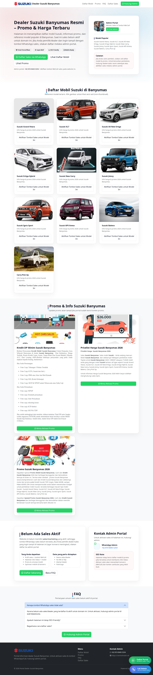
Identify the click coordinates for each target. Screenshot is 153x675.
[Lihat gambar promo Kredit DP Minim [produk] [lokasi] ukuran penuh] (44, 329)
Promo (98, 3)
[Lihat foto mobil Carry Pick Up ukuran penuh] (34, 258)
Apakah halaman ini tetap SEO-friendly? (43, 620)
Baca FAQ (51, 572)
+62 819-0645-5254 (109, 548)
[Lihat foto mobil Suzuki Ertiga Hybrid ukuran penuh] (34, 160)
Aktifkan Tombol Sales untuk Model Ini (34, 138)
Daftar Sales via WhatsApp (32, 57)
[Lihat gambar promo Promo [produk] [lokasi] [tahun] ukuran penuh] (44, 450)
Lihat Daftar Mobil (60, 57)
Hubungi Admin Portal (77, 634)
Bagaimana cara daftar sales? (39, 626)
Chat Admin (113, 29)
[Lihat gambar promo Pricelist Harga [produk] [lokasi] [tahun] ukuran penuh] (108, 329)
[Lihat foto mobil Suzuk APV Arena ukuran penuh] (76, 209)
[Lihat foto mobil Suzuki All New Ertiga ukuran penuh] (119, 110)
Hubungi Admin (131, 3)
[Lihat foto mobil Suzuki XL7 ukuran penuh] (76, 110)
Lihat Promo (22, 63)
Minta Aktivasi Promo (45, 428)
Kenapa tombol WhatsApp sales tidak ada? (45, 605)
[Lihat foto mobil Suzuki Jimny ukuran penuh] (119, 160)
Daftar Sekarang (32, 572)
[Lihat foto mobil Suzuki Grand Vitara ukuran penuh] (34, 110)
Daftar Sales (113, 3)
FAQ (104, 3)
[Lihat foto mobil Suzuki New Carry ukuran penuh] (76, 160)
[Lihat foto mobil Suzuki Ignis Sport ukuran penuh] (34, 209)
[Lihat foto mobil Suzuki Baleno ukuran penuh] (119, 209)
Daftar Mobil (87, 3)
